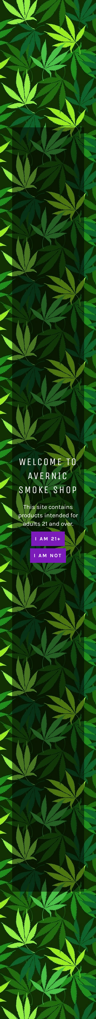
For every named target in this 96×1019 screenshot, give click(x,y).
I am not (48, 555)
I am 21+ (48, 539)
